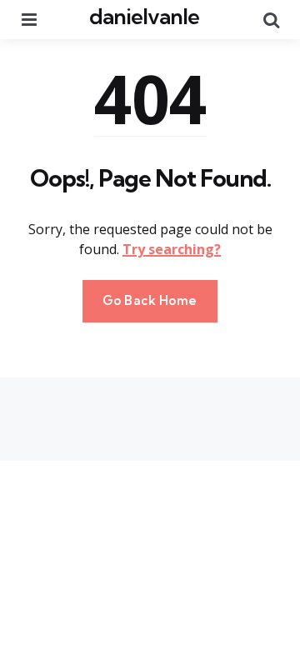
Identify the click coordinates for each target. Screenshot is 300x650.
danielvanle (144, 16)
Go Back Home (150, 300)
